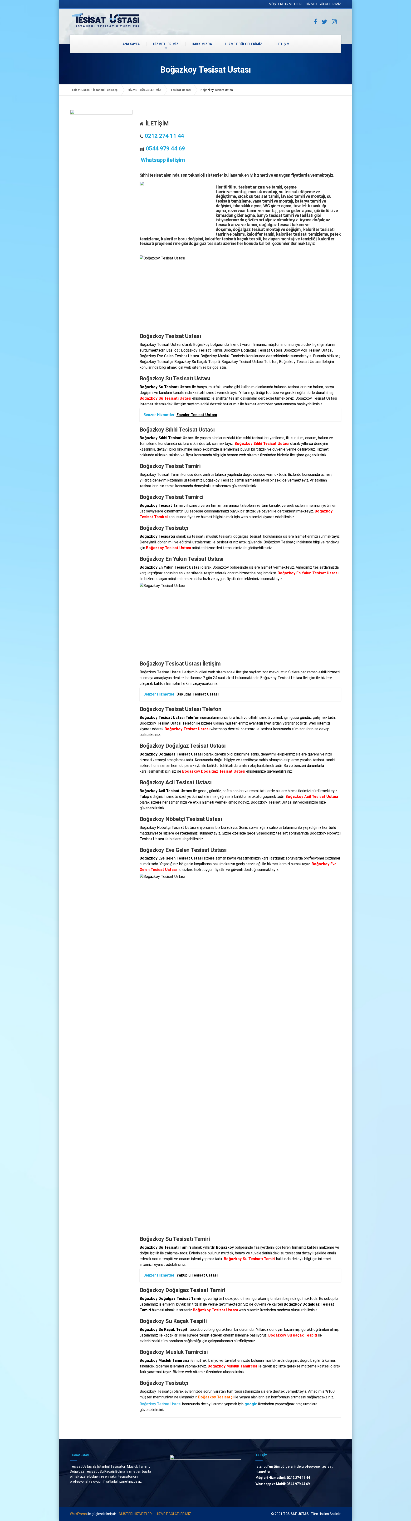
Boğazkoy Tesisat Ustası (160, 1404)
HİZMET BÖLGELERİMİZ (323, 4)
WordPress (78, 1514)
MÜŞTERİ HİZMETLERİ (285, 4)
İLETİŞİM (282, 44)
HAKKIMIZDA (202, 44)
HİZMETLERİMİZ (165, 44)
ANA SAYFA (131, 44)
